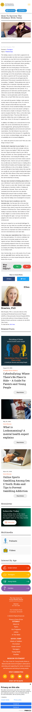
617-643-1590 (16, 605)
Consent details (5, 700)
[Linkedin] (27, 676)
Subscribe (11, 522)
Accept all (16, 704)
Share (9, 279)
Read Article (20, 392)
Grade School (12, 568)
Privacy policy (17, 700)
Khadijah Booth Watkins (10, 370)
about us (16, 624)
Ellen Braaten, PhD (9, 47)
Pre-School (16, 644)
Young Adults (12, 581)
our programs (16, 629)
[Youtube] (20, 676)
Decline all (16, 707)
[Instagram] (12, 676)
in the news (16, 635)
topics (16, 627)
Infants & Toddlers (16, 641)
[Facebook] (5, 676)
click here (12, 324)
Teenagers (10, 49)
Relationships (9, 51)
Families (10, 588)
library (16, 632)
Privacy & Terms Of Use (16, 619)
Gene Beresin (7, 424)
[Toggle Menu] (29, 4)
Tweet (24, 279)
